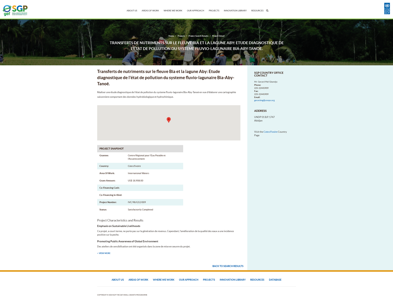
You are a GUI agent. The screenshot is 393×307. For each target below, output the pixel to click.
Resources (257, 10)
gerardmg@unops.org (264, 100)
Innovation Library (235, 10)
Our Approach (195, 10)
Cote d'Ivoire (270, 131)
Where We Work (173, 10)
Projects (214, 10)
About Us (132, 10)
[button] (169, 120)
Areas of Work (150, 10)
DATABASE (275, 279)
